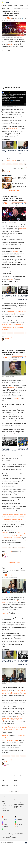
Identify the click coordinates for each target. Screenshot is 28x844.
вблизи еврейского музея (15, 128)
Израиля (10, 44)
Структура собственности (7, 805)
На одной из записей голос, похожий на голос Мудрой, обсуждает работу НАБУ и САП (13, 718)
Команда (4, 807)
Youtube (5, 817)
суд (17, 755)
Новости (10, 5)
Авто (15, 769)
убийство (15, 164)
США (3, 164)
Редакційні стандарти (19, 804)
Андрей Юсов (21, 547)
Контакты (4, 801)
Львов (15, 780)
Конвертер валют (6, 810)
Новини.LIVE (19, 241)
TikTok (18, 817)
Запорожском (22, 228)
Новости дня (9, 8)
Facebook (6, 826)
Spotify (18, 821)
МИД (21, 164)
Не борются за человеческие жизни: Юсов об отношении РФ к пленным (9, 152)
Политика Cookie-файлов (18, 807)
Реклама (3, 803)
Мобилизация (5, 785)
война (4, 332)
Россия (14, 547)
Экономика (20, 5)
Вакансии (4, 799)
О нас (3, 798)
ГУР (9, 547)
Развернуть (14, 791)
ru (22, 2)
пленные (4, 547)
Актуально (4, 769)
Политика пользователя (19, 798)
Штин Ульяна (6, 554)
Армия (15, 5)
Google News (20, 819)
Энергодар (15, 251)
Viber (5, 821)
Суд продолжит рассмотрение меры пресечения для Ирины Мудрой (9, 297)
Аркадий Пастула (6, 339)
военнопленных (12, 387)
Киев (3, 780)
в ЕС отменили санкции (10, 160)
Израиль (9, 164)
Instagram (6, 824)
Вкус (3, 775)
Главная (3, 8)
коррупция (23, 755)
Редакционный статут (19, 802)
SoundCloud (19, 824)
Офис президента (6, 755)
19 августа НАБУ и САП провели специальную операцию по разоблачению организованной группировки (14, 692)
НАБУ (13, 755)
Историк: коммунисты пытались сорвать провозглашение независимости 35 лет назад (9, 448)
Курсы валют (4, 808)
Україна (4, 5)
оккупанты (11, 279)
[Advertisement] (14, 69)
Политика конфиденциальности (19, 800)
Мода (15, 785)
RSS (17, 826)
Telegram (6, 819)
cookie (11, 842)
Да (25, 842)
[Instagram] (5, 557)
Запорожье (10, 332)
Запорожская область (19, 332)
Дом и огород (17, 775)
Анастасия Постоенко (7, 170)
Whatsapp (6, 829)
